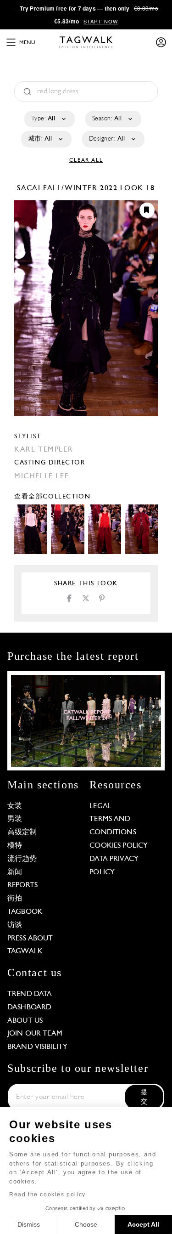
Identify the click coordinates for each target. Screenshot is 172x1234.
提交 (144, 1097)
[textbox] (49, 119)
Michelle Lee (41, 476)
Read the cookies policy (47, 1194)
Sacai (30, 188)
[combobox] (49, 119)
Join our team (34, 1033)
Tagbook (25, 912)
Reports (22, 885)
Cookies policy (118, 845)
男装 (14, 819)
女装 (14, 806)
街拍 (14, 898)
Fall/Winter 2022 (80, 188)
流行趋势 (22, 859)
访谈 (14, 925)
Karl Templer (43, 449)
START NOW (100, 21)
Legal (100, 806)
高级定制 (22, 832)
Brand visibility (37, 1047)
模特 (14, 845)
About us (25, 1021)
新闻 (14, 872)
